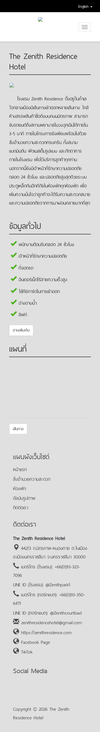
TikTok (26, 652)
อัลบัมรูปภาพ (24, 498)
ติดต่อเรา (20, 507)
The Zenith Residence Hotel (39, 538)
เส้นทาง (18, 429)
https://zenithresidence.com (46, 632)
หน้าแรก (20, 469)
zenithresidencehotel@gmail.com (51, 622)
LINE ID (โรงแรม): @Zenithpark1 (41, 585)
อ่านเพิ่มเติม (21, 330)
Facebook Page (35, 642)
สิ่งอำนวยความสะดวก (31, 479)
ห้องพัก (19, 488)
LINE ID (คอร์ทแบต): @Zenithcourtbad (47, 613)
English (84, 6)
